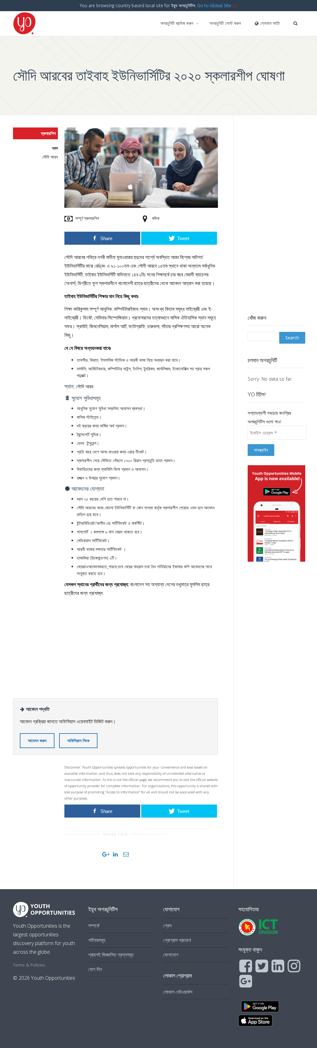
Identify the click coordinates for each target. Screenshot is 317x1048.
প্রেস (167, 925)
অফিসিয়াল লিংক (78, 740)
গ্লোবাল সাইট (269, 23)
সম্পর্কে (93, 925)
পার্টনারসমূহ (96, 940)
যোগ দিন (95, 969)
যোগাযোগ (170, 954)
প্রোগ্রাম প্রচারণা (177, 940)
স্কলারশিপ (48, 133)
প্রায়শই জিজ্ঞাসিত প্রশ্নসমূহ (110, 954)
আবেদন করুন (37, 740)
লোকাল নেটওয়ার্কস (177, 991)
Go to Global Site (214, 5)
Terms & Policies (29, 965)
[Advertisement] (141, 645)
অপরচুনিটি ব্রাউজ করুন (177, 23)
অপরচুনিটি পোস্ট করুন (225, 23)
